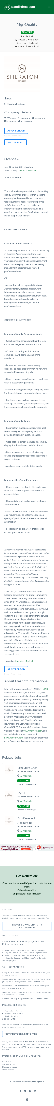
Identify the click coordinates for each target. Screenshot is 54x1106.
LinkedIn (11, 121)
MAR (45, 688)
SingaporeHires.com (10, 1067)
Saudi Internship (11, 1016)
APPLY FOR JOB (16, 130)
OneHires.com (8, 1069)
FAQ (16, 935)
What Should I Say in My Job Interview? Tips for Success (25, 999)
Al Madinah (28, 36)
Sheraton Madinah (16, 103)
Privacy (35, 1082)
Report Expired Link (12, 136)
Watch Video (15, 142)
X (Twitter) (26, 121)
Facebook (24, 117)
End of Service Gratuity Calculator (27, 926)
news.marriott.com (13, 737)
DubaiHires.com (9, 1064)
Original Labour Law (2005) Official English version (26, 953)
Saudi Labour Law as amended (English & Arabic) (25, 950)
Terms (41, 1082)
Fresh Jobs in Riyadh (13, 1011)
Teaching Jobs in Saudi (14, 1013)
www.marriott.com (32, 730)
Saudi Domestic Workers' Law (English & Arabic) (24, 955)
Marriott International (28, 46)
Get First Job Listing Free (21, 1034)
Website (11, 117)
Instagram (39, 117)
